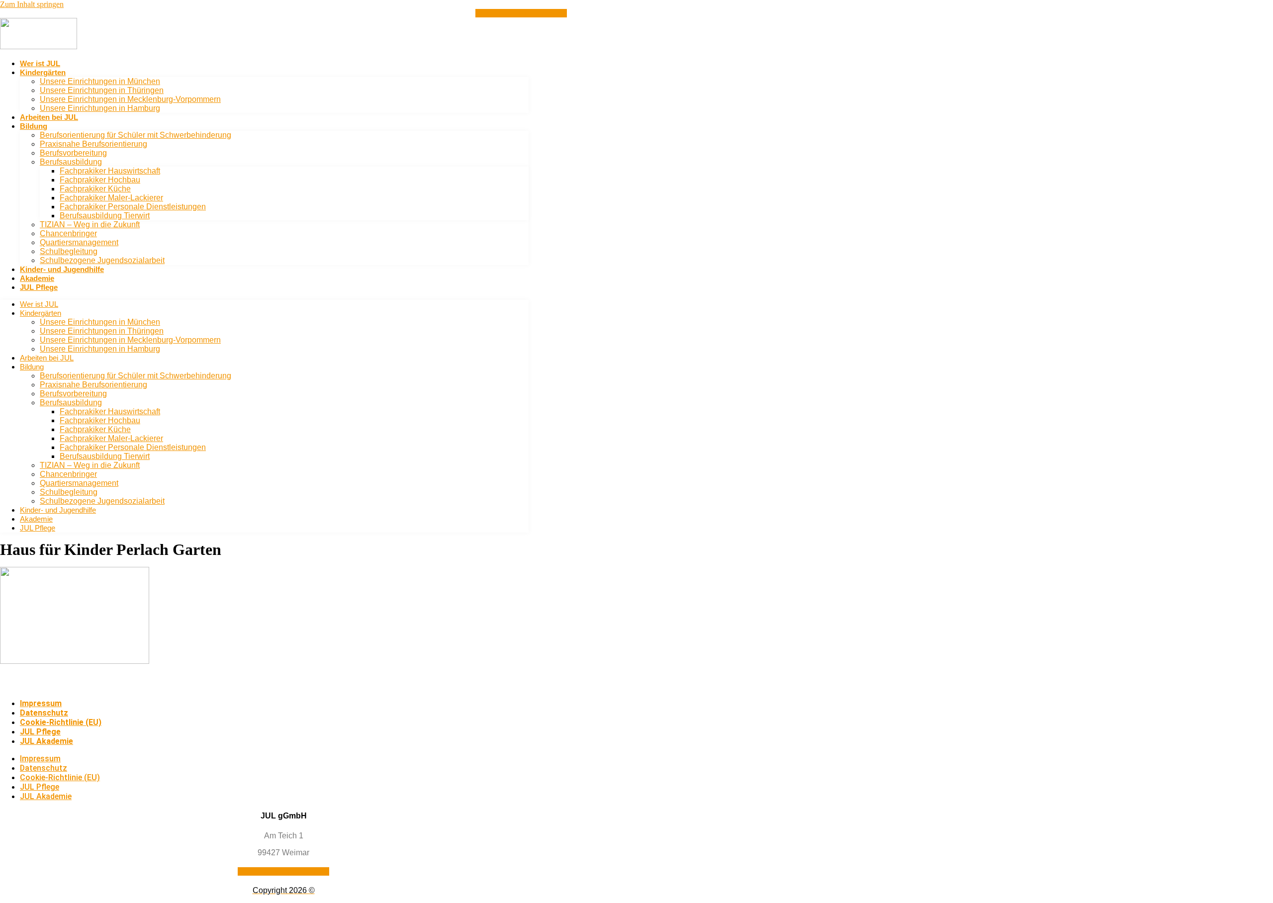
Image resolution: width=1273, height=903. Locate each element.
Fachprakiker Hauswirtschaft (110, 171)
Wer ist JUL (40, 63)
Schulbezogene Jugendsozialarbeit (102, 260)
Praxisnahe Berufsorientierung (93, 144)
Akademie (37, 278)
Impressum (41, 703)
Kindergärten (43, 72)
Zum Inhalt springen (32, 4)
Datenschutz (44, 713)
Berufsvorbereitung (73, 153)
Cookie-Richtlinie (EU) (60, 722)
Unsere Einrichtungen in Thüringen (102, 90)
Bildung (33, 126)
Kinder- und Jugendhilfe (62, 269)
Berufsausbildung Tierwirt (105, 215)
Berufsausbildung (71, 162)
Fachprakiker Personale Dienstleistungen (133, 206)
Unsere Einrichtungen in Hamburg (100, 108)
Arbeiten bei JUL (49, 117)
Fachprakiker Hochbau (100, 180)
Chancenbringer (68, 233)
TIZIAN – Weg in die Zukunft (90, 224)
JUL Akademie (46, 741)
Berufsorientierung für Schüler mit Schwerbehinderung (135, 135)
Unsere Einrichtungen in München (100, 81)
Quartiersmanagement (79, 242)
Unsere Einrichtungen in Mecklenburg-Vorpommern (130, 99)
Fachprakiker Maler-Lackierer (111, 197)
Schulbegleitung (68, 251)
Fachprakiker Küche (95, 188)
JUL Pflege (39, 287)
